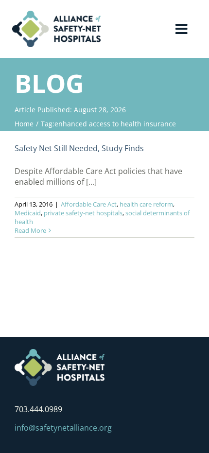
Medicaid (28, 213)
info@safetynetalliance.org (63, 427)
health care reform (146, 204)
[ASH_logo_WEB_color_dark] (56, 14)
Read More (30, 230)
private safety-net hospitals (83, 213)
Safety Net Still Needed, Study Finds (79, 148)
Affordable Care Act (89, 204)
